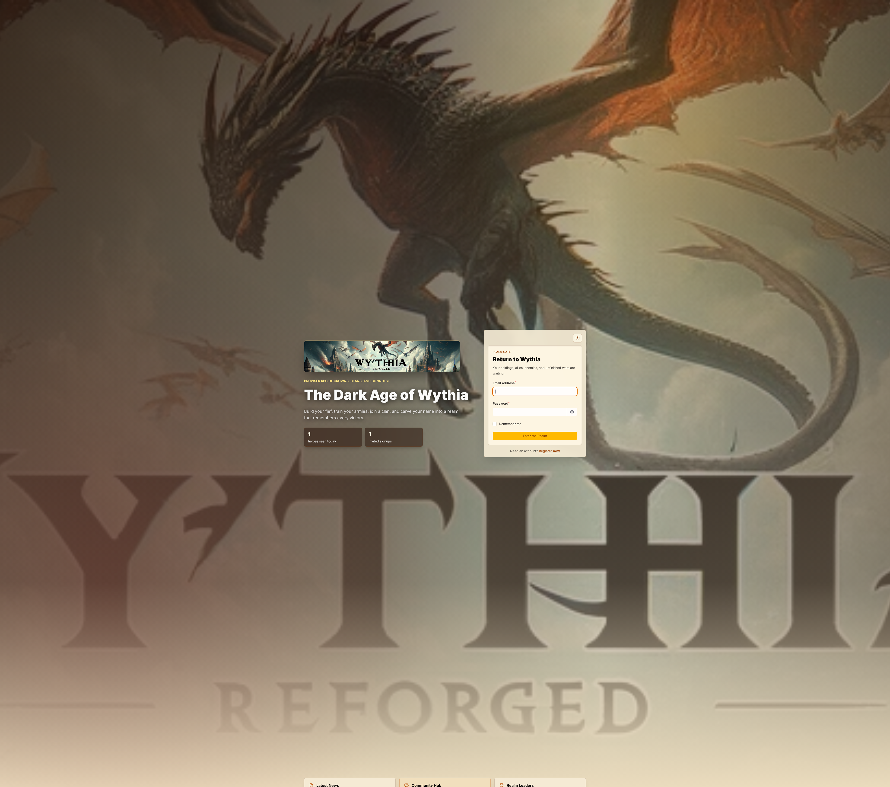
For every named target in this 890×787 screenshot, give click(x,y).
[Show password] (572, 412)
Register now (549, 451)
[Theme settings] (577, 338)
